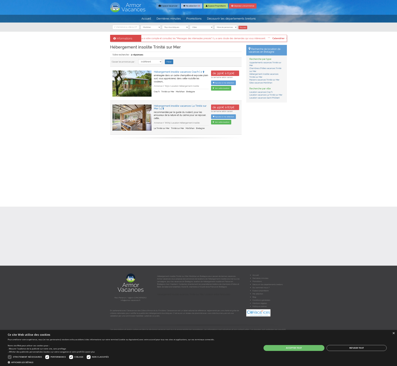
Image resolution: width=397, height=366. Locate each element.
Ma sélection (257, 294)
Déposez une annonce (243, 6)
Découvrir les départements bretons (231, 18)
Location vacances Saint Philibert (264, 98)
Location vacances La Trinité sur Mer (265, 95)
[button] (111, 362)
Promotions (194, 18)
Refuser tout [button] (356, 348)
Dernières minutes (168, 18)
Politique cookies (259, 306)
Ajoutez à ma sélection (224, 83)
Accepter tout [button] (294, 348)
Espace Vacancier (169, 6)
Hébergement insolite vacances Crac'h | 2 (178, 71)
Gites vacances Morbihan (260, 83)
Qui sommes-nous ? (261, 287)
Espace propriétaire (260, 291)
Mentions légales (259, 303)
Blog (254, 297)
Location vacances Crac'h (261, 92)
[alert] (198, 348)
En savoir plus (88, 351)
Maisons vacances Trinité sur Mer (264, 80)
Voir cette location (222, 88)
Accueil (146, 18)
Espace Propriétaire (216, 6)
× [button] (393, 333)
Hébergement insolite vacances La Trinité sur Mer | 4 (180, 107)
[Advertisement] (266, 152)
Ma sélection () (192, 6)
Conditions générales (261, 300)
